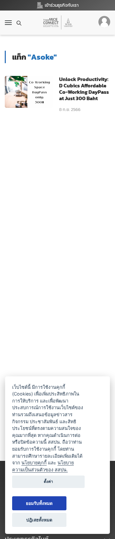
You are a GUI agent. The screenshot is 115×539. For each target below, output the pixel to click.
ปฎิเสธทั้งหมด (39, 519)
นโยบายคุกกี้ (34, 462)
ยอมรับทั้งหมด (39, 503)
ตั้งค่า (48, 481)
